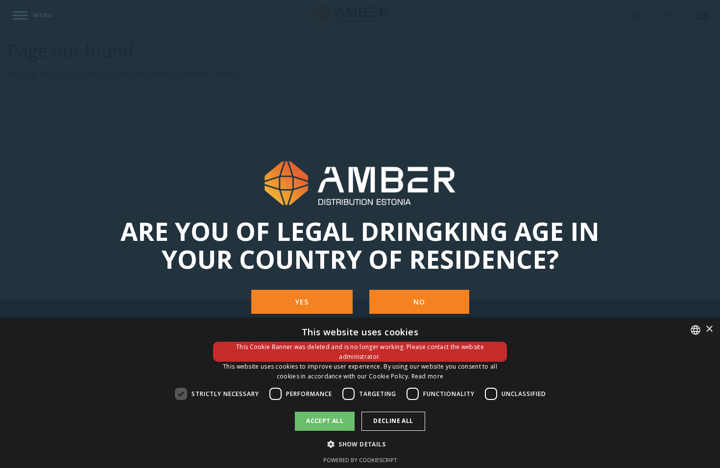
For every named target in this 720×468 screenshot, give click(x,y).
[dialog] (360, 393)
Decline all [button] (393, 421)
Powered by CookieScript (360, 460)
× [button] (709, 329)
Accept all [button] (324, 421)
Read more (427, 376)
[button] (360, 443)
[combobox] (695, 330)
